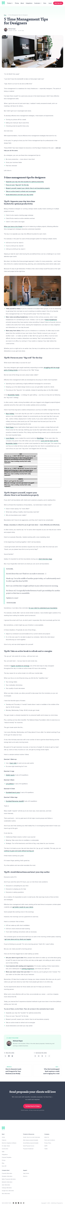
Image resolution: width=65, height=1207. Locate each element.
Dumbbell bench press (13, 792)
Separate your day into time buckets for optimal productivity (25, 182)
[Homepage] (3, 3)
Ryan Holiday (10, 414)
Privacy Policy (47, 1143)
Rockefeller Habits (13, 395)
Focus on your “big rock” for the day (17, 185)
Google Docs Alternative (8, 1190)
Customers (37, 3)
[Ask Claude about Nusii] (18, 1203)
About (22, 3)
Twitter (46, 1149)
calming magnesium (28, 969)
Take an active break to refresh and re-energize (21, 191)
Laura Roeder (10, 438)
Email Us (25, 1176)
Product (9, 3)
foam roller (13, 763)
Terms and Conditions (49, 1140)
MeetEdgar (40, 438)
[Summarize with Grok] (49, 1056)
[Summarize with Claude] (42, 1056)
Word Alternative (6, 1193)
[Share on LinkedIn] (8, 1056)
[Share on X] (5, 1056)
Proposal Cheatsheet (28, 1149)
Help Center (26, 1173)
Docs (44, 3)
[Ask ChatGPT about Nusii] (16, 1203)
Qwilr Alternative (6, 1185)
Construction (5, 1149)
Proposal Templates (6, 1157)
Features (4, 1140)
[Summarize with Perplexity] (35, 1056)
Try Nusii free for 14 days (32, 1106)
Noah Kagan (10, 427)
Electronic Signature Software (9, 1143)
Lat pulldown (10, 784)
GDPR (45, 1146)
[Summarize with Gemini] (45, 1056)
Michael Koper (12, 29)
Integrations (29, 3)
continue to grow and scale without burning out (19, 851)
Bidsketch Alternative (7, 1182)
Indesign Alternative (7, 1188)
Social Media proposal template (30, 1143)
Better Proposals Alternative (9, 1179)
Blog (5, 15)
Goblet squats (10, 775)
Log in (50, 3)
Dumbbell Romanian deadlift (15, 801)
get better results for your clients (23, 907)
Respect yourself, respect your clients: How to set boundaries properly (28, 188)
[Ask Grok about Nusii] (23, 1203)
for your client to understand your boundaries (43, 608)
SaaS (3, 1151)
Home (3, 1137)
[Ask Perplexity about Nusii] (13, 1203)
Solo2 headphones (51, 320)
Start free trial (58, 3)
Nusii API (4, 1166)
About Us (46, 1137)
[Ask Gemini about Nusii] (21, 1203)
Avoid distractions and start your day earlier (19, 195)
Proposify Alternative (7, 1173)
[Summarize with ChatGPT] (38, 1056)
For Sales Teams (6, 1146)
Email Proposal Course (28, 1146)
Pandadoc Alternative (7, 1176)
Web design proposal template (30, 1140)
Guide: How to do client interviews (31, 1137)
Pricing (17, 3)
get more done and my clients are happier (18, 939)
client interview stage (45, 559)
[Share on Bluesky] (12, 1056)
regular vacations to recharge (20, 666)
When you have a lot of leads (13, 226)
